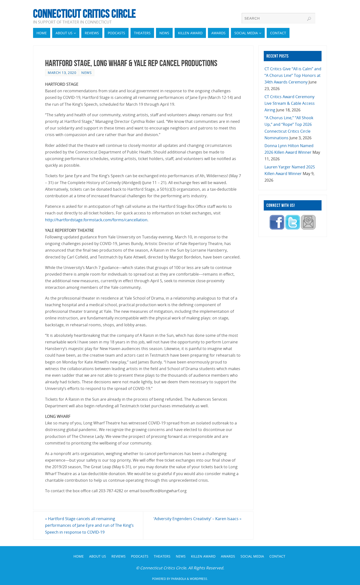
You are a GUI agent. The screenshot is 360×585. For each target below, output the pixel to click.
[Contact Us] (308, 228)
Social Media (252, 556)
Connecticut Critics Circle (84, 14)
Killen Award (203, 556)
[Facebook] (277, 228)
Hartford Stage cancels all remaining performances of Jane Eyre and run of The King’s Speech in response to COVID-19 (89, 525)
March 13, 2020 (62, 72)
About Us (97, 556)
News (86, 72)
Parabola (178, 579)
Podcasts (139, 556)
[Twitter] (292, 228)
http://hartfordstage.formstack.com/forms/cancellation (96, 219)
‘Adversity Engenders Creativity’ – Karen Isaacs (197, 518)
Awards (228, 556)
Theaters (162, 556)
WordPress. (199, 579)
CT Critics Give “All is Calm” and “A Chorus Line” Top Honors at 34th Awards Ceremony (292, 75)
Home (78, 556)
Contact (277, 556)
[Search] (309, 18)
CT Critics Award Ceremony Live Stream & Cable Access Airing (289, 103)
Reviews (118, 556)
